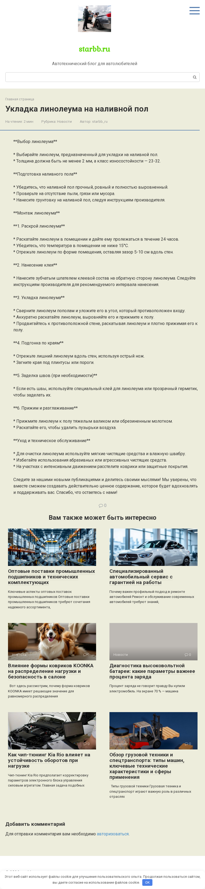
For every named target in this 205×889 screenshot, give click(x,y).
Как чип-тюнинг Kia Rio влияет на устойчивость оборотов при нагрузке (49, 760)
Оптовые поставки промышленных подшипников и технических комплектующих (51, 576)
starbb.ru (94, 48)
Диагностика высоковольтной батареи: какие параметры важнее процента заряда (152, 671)
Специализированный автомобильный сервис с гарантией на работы (141, 576)
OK (147, 882)
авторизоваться (113, 833)
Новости (64, 121)
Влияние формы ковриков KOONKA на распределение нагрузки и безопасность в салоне (50, 671)
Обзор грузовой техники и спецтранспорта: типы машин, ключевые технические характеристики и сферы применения (146, 766)
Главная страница (19, 99)
